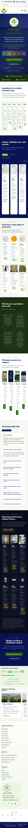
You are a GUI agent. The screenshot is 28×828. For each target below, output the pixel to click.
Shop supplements (24, 406)
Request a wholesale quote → (11, 800)
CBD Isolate (5, 729)
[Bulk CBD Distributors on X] (8, 803)
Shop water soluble (22, 260)
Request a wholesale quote (14, 59)
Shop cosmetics (17, 412)
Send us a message (9, 797)
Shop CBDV (25, 124)
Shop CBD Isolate (5, 200)
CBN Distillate (5, 740)
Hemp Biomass (5, 745)
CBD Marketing (5, 762)
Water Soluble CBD (6, 742)
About (3, 770)
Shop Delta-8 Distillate (23, 611)
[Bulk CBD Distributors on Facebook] (4, 803)
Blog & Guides (5, 772)
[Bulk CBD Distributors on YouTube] (15, 803)
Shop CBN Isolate (22, 200)
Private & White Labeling (8, 757)
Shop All (4, 747)
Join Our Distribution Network (9, 755)
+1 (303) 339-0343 (9, 796)
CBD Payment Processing (8, 759)
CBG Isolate (5, 731)
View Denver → (6, 715)
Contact (4, 779)
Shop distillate (15, 259)
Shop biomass (23, 289)
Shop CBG (10, 122)
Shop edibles (5, 406)
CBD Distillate (5, 736)
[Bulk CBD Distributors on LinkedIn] (11, 803)
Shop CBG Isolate (14, 197)
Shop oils (5, 291)
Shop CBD (5, 128)
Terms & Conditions (7, 777)
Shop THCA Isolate (14, 567)
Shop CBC (20, 127)
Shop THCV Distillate (14, 606)
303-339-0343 (9, 1)
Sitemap (20, 826)
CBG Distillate (5, 738)
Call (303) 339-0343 (14, 64)
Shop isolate (5, 258)
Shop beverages (11, 408)
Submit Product (6, 774)
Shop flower (14, 288)
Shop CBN (15, 128)
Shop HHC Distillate (6, 606)
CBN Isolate (5, 733)
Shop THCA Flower (5, 569)
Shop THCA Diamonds (23, 569)
